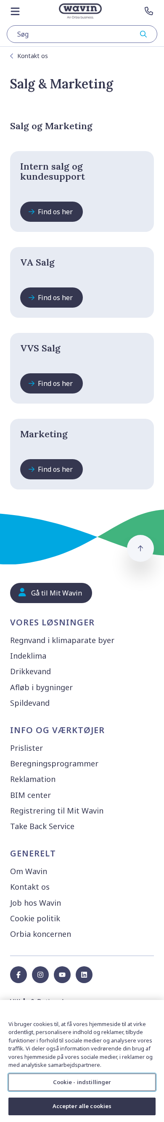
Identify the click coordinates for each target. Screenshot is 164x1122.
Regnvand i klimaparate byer (62, 640)
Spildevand (30, 703)
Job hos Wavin (35, 903)
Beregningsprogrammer (54, 763)
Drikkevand (30, 671)
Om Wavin (28, 871)
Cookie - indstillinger (82, 1082)
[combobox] (82, 34)
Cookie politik (35, 918)
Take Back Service (42, 826)
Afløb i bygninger (41, 687)
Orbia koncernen (40, 934)
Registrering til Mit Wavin (56, 811)
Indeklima (28, 656)
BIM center (30, 795)
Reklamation (33, 779)
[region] (82, 1061)
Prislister (26, 748)
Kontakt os (32, 56)
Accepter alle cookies (82, 1106)
